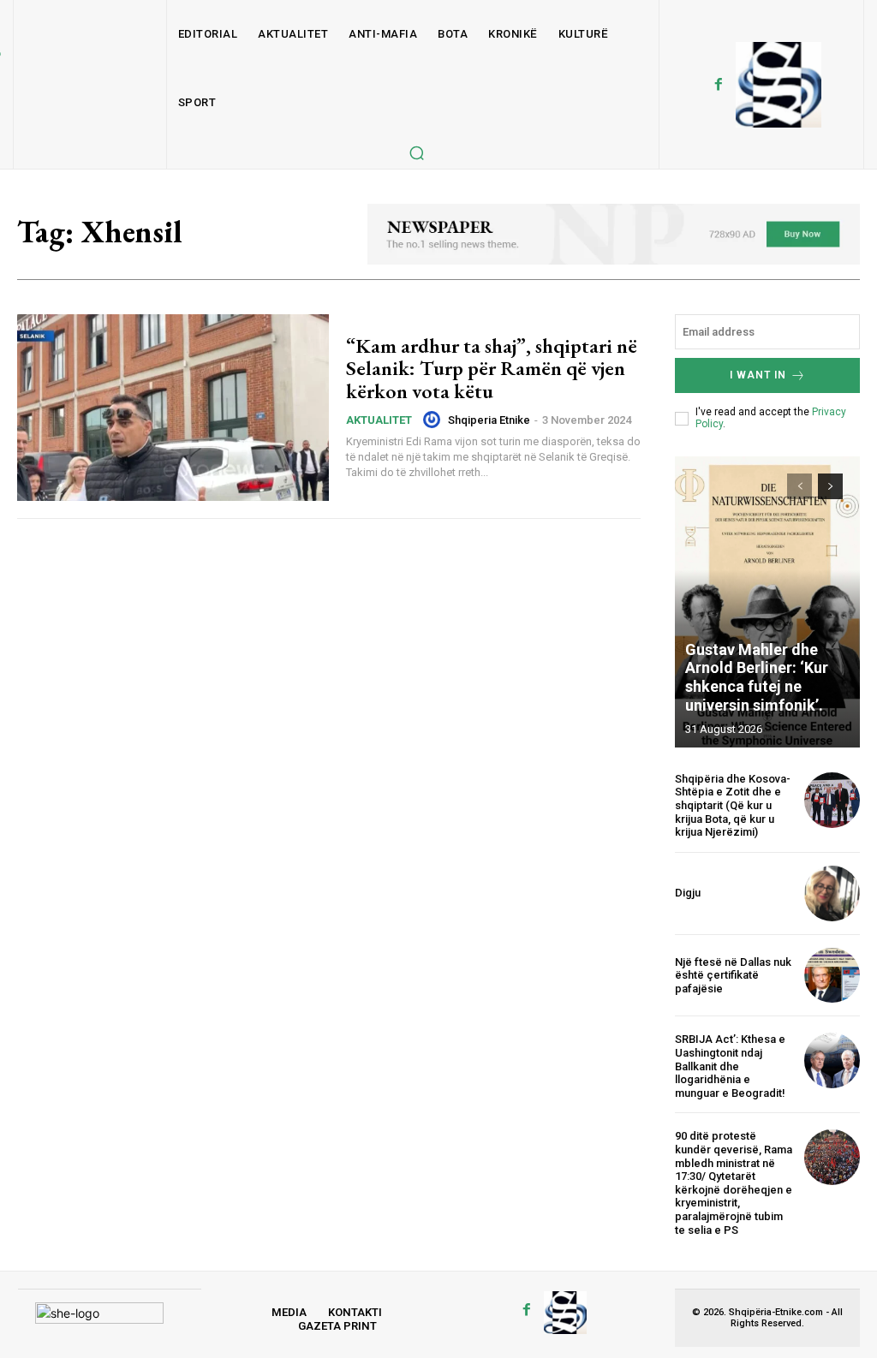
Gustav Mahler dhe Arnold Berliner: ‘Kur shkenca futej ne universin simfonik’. (756, 677)
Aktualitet (379, 420)
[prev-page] (799, 486)
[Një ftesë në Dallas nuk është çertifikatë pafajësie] (832, 976)
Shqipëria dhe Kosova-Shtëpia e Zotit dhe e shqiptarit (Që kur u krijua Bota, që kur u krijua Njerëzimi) (732, 805)
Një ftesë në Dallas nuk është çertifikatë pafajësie (733, 975)
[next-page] (830, 486)
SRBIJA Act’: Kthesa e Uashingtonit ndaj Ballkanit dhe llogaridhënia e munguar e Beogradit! (730, 1066)
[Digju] (832, 893)
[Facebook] (718, 85)
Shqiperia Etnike (489, 420)
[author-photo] (434, 419)
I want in (758, 375)
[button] (416, 152)
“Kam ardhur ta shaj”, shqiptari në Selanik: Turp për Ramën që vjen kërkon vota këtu (491, 368)
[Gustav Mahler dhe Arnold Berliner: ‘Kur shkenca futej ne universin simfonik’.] (767, 601)
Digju (688, 892)
